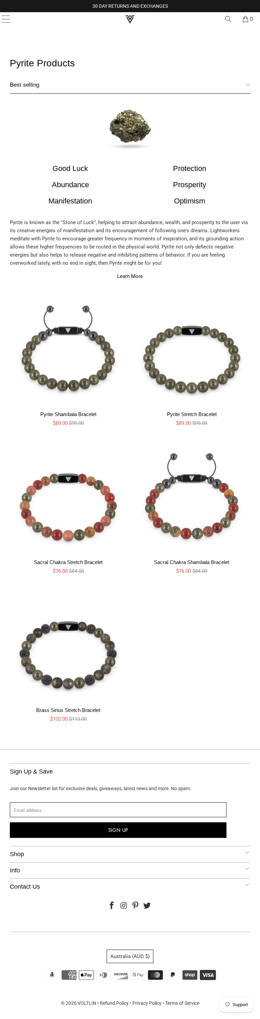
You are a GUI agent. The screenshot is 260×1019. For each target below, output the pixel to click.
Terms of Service (182, 1003)
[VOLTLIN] (130, 19)
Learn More (130, 276)
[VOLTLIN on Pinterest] (136, 906)
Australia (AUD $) (130, 956)
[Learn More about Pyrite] (130, 128)
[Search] (228, 19)
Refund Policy (114, 1003)
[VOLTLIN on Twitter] (147, 906)
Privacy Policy (146, 1003)
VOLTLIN (87, 1003)
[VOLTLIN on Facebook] (112, 906)
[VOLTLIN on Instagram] (124, 906)
